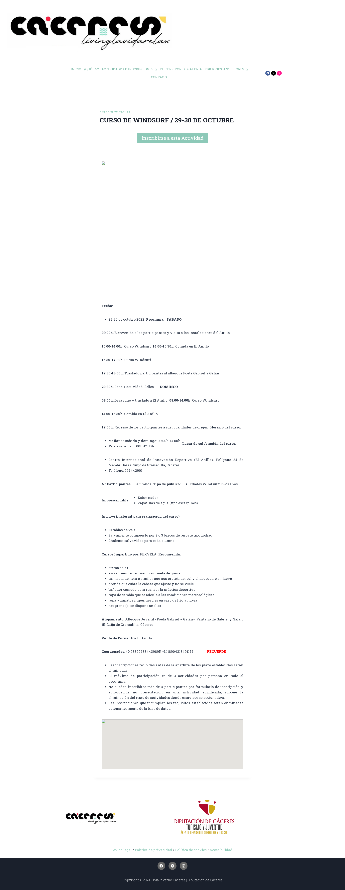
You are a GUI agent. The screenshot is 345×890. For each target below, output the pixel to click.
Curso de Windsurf (115, 112)
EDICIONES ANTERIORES (224, 69)
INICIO (76, 69)
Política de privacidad (153, 850)
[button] (129, 69)
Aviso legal (122, 850)
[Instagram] (279, 73)
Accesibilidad (221, 850)
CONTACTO (159, 77)
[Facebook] (267, 73)
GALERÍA (194, 69)
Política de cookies (191, 850)
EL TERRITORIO (172, 69)
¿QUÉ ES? (91, 69)
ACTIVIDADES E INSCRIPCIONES (127, 69)
